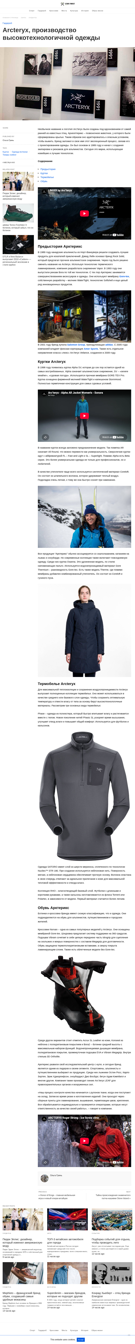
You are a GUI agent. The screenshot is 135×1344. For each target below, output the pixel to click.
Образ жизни (97, 11)
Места (64, 11)
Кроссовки (53, 11)
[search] (131, 4)
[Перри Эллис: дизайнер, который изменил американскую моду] (18, 181)
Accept (80, 1340)
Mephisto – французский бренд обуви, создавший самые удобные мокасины (21, 1296)
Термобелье (47, 177)
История (85, 11)
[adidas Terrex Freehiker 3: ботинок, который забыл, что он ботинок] (18, 213)
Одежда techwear (20, 152)
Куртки (44, 173)
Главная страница (10, 17)
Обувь (43, 181)
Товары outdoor (9, 155)
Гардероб (42, 11)
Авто (49, 1233)
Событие (96, 1233)
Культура (74, 11)
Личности (96, 1287)
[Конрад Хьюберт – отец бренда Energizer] (112, 1273)
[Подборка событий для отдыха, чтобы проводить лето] (112, 1219)
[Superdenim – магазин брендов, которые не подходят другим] (67, 1273)
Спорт (32, 11)
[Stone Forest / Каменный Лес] (67, 4)
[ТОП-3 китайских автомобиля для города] (67, 1219)
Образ (23, 17)
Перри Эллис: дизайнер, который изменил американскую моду (14, 196)
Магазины (51, 1287)
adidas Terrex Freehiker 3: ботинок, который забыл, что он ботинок (18, 228)
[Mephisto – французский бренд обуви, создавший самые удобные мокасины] (23, 1273)
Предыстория (48, 169)
